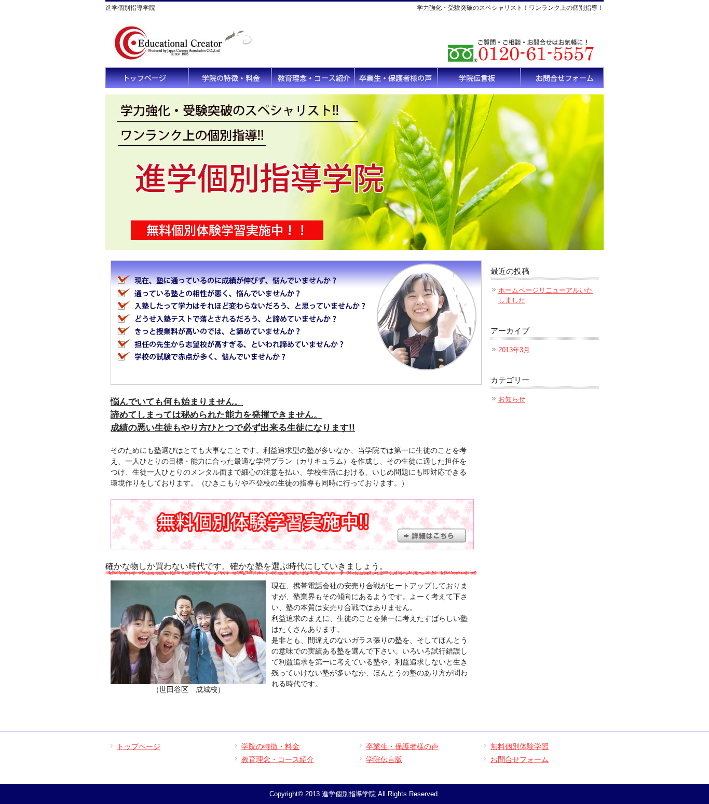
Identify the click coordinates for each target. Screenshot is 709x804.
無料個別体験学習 (519, 746)
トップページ (138, 746)
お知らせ (511, 399)
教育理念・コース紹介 (277, 759)
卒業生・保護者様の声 (402, 746)
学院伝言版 (384, 759)
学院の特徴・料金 (270, 746)
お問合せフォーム (519, 759)
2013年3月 (514, 350)
